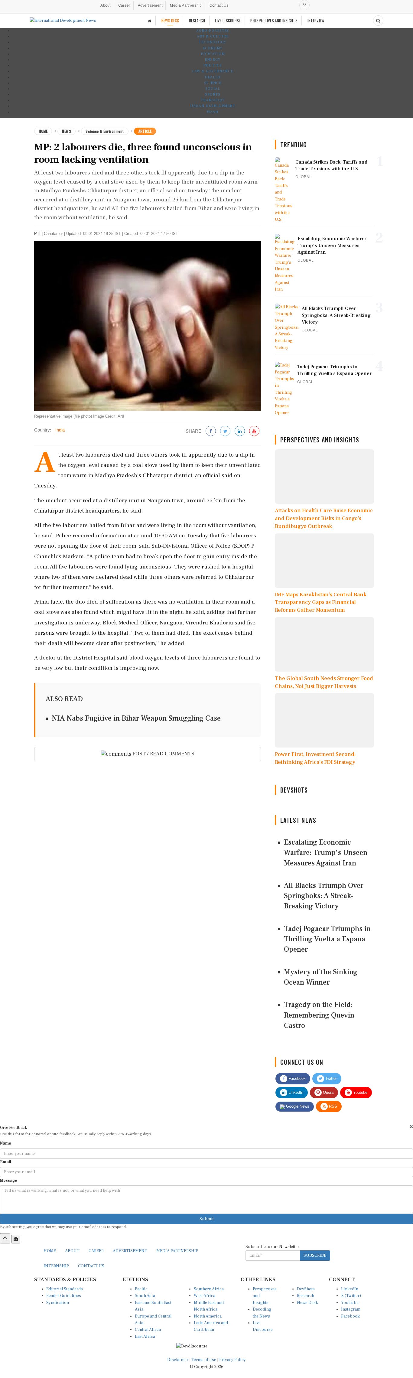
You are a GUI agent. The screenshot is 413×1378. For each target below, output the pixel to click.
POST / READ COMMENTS (162, 753)
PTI (37, 233)
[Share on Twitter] (225, 431)
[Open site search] (378, 20)
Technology (212, 42)
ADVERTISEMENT (130, 1251)
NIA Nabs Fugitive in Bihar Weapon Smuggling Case (136, 718)
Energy (212, 59)
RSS (332, 1106)
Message (8, 1180)
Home (43, 131)
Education (213, 54)
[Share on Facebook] (211, 431)
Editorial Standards (64, 1289)
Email (5, 1162)
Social (212, 88)
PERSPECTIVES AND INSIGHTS (274, 21)
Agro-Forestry (212, 30)
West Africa (204, 1295)
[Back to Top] (5, 1238)
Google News (297, 1106)
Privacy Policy (232, 1360)
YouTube (350, 1302)
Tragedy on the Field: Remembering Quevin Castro (319, 1015)
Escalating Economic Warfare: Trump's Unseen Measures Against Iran (325, 853)
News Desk (307, 1302)
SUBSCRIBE (315, 1255)
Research (305, 1295)
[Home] (149, 21)
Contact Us (219, 5)
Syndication (57, 1302)
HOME (50, 1251)
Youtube (359, 1092)
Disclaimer (177, 1360)
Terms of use (204, 1360)
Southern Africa (209, 1289)
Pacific (141, 1289)
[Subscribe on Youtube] (254, 431)
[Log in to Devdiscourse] (304, 5)
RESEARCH (197, 21)
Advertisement (150, 5)
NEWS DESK (170, 21)
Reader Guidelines (63, 1295)
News (66, 131)
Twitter (330, 1078)
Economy (213, 48)
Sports (212, 94)
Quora (327, 1092)
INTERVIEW (315, 21)
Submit (207, 1219)
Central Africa (148, 1329)
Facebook (296, 1078)
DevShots (306, 1289)
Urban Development (212, 106)
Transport (213, 100)
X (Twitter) (351, 1295)
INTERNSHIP (56, 1266)
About (105, 5)
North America (208, 1316)
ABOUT (72, 1251)
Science (212, 83)
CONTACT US (91, 1266)
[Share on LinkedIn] (240, 431)
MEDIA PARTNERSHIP (177, 1251)
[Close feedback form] (411, 1126)
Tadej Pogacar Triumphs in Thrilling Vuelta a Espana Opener (327, 939)
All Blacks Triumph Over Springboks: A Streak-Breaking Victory (323, 896)
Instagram (350, 1309)
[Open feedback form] (15, 1239)
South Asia (145, 1295)
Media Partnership (186, 5)
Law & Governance (212, 71)
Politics (212, 65)
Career (124, 5)
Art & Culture (213, 36)
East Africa (145, 1336)
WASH (212, 112)
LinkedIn (295, 1092)
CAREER (96, 1251)
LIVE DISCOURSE (227, 21)
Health (212, 77)
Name (5, 1143)
